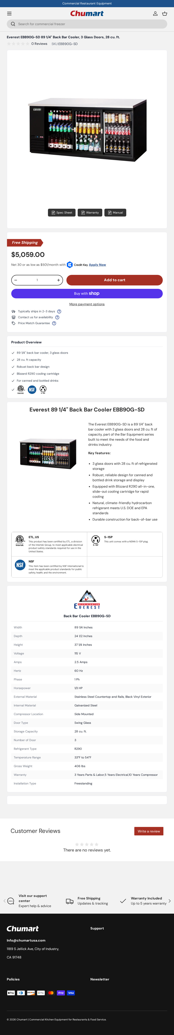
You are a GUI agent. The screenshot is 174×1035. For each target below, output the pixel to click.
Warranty (92, 212)
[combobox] (87, 24)
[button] (164, 13)
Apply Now (97, 265)
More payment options (87, 304)
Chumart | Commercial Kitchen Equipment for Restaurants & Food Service (61, 1019)
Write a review (149, 831)
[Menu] (9, 13)
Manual (118, 212)
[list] (87, 129)
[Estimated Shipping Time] (59, 311)
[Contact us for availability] (57, 317)
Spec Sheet (64, 212)
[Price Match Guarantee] (54, 323)
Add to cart (114, 279)
